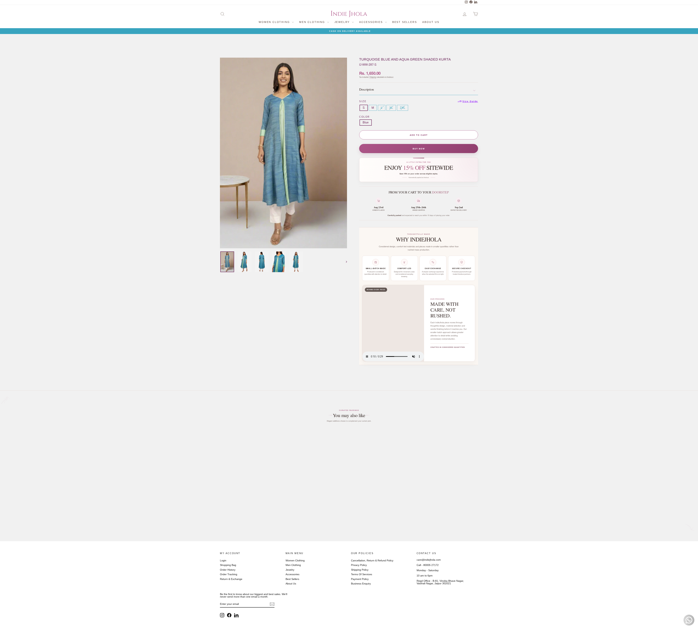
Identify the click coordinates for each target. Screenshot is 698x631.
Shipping (372, 77)
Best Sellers (404, 22)
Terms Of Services (361, 574)
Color (364, 117)
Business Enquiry (361, 583)
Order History (227, 569)
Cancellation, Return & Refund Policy (372, 560)
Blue (366, 122)
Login (223, 560)
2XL (402, 107)
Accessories (371, 22)
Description (366, 89)
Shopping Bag (228, 565)
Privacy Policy (359, 565)
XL (391, 107)
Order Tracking (228, 574)
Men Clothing (312, 22)
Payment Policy (360, 579)
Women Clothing (275, 22)
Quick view (251, 499)
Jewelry (342, 22)
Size (418, 101)
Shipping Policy (359, 569)
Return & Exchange (231, 579)
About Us (430, 22)
